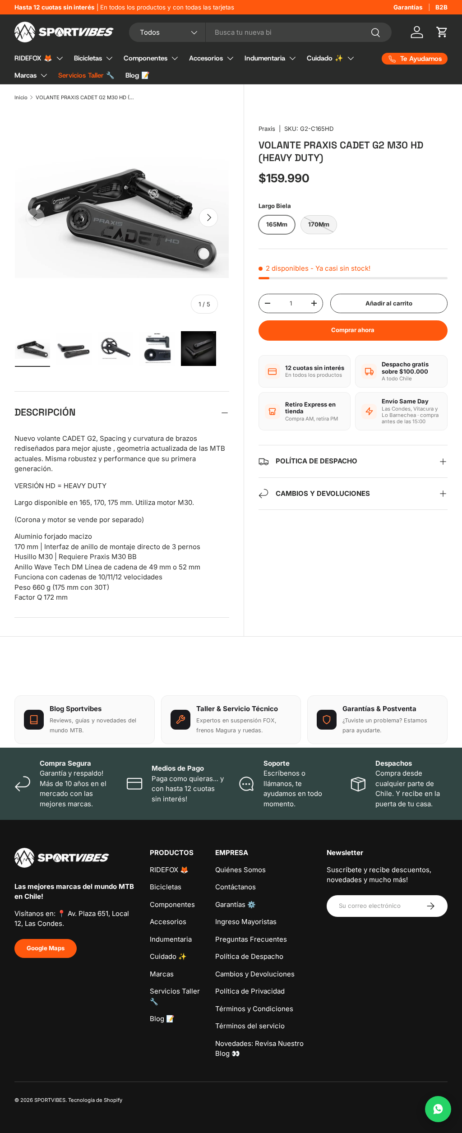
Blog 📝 (137, 75)
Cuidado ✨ (325, 58)
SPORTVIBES (49, 1100)
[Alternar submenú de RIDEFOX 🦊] (59, 58)
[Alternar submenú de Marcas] (43, 75)
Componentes (145, 58)
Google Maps (46, 948)
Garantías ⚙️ (235, 904)
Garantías (408, 7)
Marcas (25, 75)
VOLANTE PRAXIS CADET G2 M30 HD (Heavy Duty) (86, 97)
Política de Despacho (249, 956)
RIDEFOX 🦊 (33, 58)
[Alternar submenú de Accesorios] (230, 58)
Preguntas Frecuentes (251, 939)
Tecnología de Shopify (95, 1100)
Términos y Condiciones (254, 1008)
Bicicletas (88, 58)
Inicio (21, 97)
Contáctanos (235, 887)
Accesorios (206, 58)
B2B (441, 7)
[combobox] (260, 32)
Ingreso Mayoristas (246, 921)
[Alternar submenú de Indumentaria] (292, 58)
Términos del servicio (250, 1026)
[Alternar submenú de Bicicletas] (109, 58)
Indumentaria (265, 58)
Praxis (267, 128)
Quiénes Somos (240, 869)
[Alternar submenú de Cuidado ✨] (350, 58)
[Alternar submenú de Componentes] (174, 58)
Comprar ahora (352, 329)
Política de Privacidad (250, 991)
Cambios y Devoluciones (255, 974)
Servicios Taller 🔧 (86, 75)
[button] (442, 32)
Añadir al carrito (388, 303)
